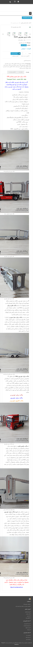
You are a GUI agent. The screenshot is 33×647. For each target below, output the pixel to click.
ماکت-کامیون (16, 63)
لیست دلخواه (28, 627)
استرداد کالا (28, 637)
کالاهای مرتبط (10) (12, 72)
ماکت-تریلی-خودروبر (9, 63)
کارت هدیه (28, 614)
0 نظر (25, 40)
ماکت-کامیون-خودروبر (26, 65)
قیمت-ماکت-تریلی (21, 66)
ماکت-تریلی (21, 63)
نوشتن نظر (20, 40)
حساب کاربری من (27, 623)
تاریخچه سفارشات (27, 625)
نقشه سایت (28, 639)
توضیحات (27, 72)
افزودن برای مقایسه (15, 56)
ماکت (25, 63)
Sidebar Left (26, 17)
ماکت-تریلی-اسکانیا (17, 65)
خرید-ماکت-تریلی (9, 65)
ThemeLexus (16, 644)
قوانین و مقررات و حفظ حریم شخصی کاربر (23, 606)
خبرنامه (28, 629)
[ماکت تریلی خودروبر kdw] (16, 27)
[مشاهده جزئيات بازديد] (30, 598)
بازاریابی (28, 616)
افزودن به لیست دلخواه (24, 56)
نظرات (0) (20, 72)
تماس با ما (28, 635)
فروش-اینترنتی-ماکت (24, 68)
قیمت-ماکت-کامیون (13, 66)
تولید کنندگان (27, 612)
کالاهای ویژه (28, 618)
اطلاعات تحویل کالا (27, 604)
